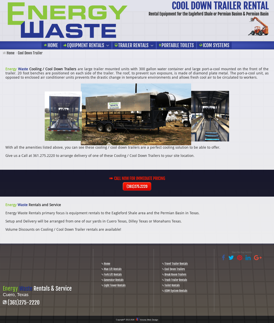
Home (10, 53)
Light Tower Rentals (115, 285)
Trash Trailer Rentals (175, 280)
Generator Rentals (114, 280)
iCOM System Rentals (175, 291)
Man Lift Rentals (113, 269)
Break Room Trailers (175, 274)
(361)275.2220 (137, 186)
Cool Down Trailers (174, 269)
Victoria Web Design (149, 320)
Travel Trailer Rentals (176, 263)
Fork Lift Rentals (113, 274)
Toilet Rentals (172, 285)
